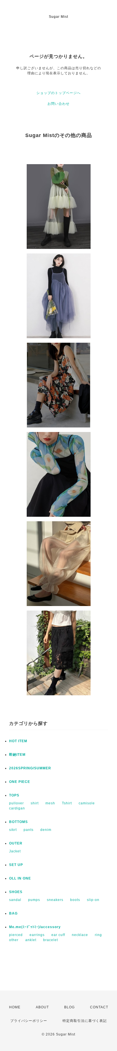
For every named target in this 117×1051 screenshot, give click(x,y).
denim (45, 830)
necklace (80, 935)
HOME (14, 1007)
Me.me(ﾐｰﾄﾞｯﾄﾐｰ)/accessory (35, 927)
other (13, 940)
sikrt (13, 830)
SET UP (16, 865)
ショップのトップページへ (58, 93)
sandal (15, 900)
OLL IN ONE (20, 878)
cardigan (17, 808)
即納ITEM (17, 755)
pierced (16, 935)
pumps (34, 900)
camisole (87, 803)
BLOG (69, 1007)
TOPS (14, 795)
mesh (50, 803)
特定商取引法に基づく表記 (84, 1021)
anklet (30, 940)
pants (29, 830)
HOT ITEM (18, 741)
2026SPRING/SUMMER (30, 768)
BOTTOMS (18, 822)
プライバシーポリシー (28, 1021)
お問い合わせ (58, 104)
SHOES (15, 892)
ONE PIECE (19, 782)
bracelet (50, 940)
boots (75, 900)
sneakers (55, 900)
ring (98, 935)
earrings (37, 935)
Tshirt (67, 803)
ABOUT (42, 1007)
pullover (16, 803)
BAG (13, 913)
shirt (35, 803)
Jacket (15, 851)
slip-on (93, 900)
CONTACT (99, 1007)
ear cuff (58, 935)
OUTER (15, 843)
